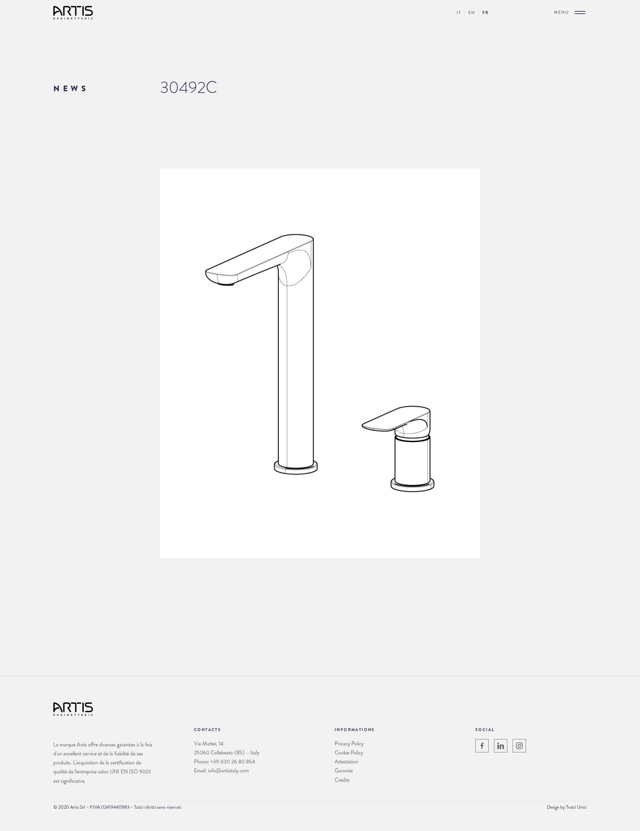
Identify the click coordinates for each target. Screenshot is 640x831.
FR (485, 13)
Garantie (344, 770)
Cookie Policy (349, 752)
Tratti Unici (576, 807)
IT (459, 13)
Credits (342, 780)
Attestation (346, 761)
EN (471, 13)
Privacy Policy (349, 743)
